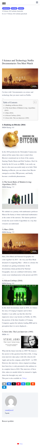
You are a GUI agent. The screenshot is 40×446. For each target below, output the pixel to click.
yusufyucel (9, 410)
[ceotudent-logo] (4, 2)
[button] (37, 2)
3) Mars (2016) (8, 113)
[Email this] (4, 383)
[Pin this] (18, 383)
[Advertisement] (20, 36)
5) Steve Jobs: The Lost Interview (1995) (16, 118)
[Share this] (9, 383)
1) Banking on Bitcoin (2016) (13, 105)
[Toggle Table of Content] (34, 102)
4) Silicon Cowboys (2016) (12, 115)
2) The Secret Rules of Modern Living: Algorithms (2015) (19, 109)
